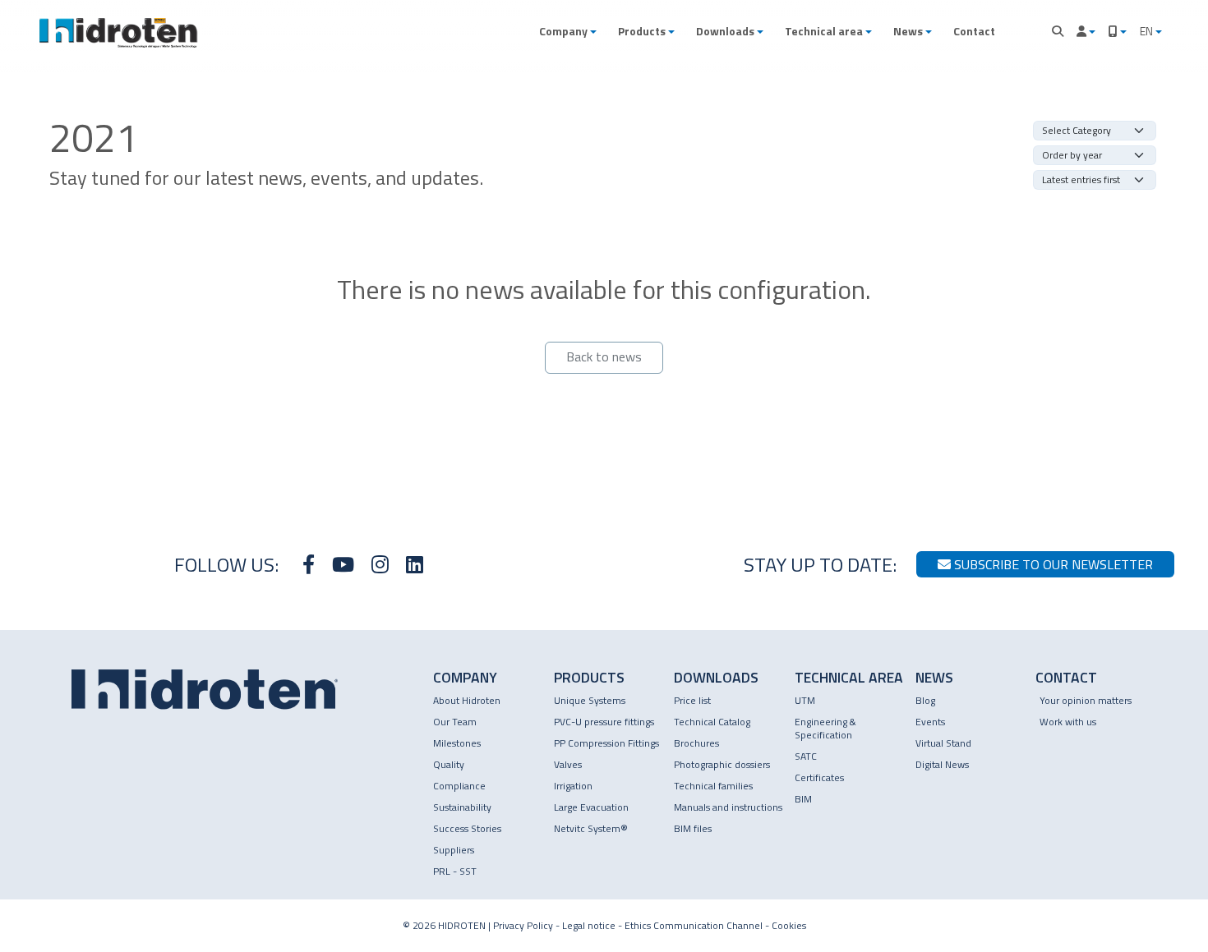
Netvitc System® (591, 828)
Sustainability (462, 807)
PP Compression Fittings (606, 743)
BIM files (693, 828)
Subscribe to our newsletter (1052, 564)
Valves (568, 764)
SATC (806, 756)
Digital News (942, 764)
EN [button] (1147, 30)
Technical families (713, 785)
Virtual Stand (943, 743)
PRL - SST (455, 871)
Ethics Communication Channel (694, 925)
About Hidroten (466, 700)
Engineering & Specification (825, 728)
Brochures (696, 743)
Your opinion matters (1086, 700)
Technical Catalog (712, 721)
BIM (803, 799)
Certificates (819, 777)
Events (930, 721)
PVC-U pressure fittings (604, 721)
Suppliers (453, 850)
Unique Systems (589, 700)
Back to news (604, 356)
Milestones (457, 743)
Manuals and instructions (728, 807)
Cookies (789, 925)
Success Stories (467, 828)
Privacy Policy (523, 925)
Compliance (459, 785)
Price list (692, 700)
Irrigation (573, 785)
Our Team (455, 721)
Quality (448, 764)
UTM (805, 700)
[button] (568, 31)
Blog (925, 700)
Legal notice (589, 925)
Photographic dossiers (722, 764)
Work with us (1068, 721)
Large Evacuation (591, 807)
